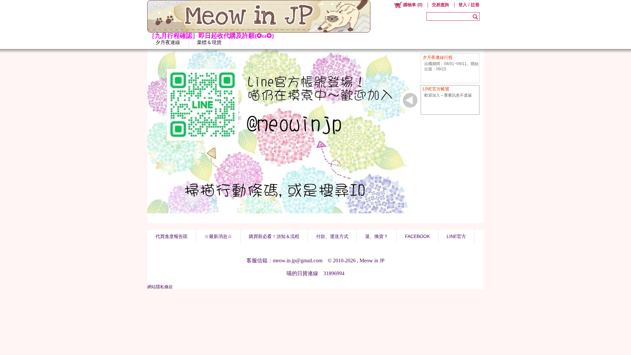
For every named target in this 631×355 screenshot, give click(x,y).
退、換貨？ (376, 236)
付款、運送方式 (332, 236)
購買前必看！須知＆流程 (274, 236)
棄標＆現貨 (209, 42)
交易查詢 (440, 4)
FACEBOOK (417, 236)
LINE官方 (456, 236)
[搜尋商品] (476, 16)
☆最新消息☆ (218, 236)
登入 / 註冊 (468, 4)
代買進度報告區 (171, 236)
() (412, 4)
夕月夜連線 (167, 42)
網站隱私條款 (160, 286)
